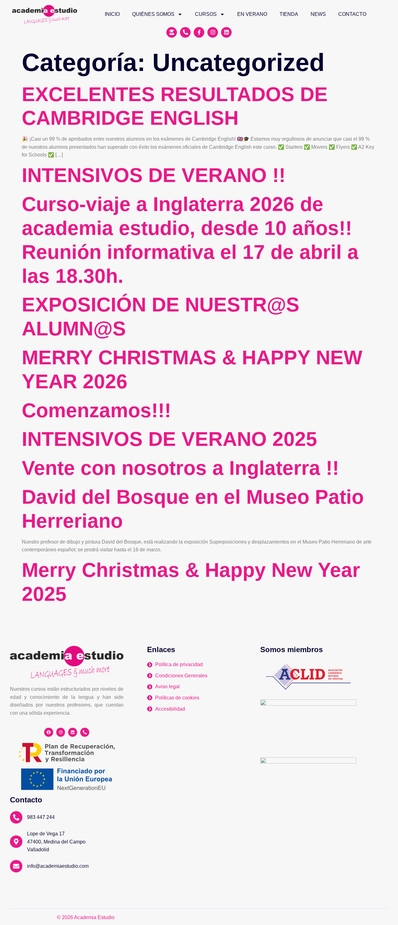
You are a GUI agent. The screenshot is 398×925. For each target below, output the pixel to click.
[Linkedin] (72, 732)
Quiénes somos (153, 14)
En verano (252, 14)
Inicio (112, 14)
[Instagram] (60, 732)
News (318, 14)
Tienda (289, 14)
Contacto (352, 14)
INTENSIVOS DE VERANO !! (153, 175)
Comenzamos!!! (96, 410)
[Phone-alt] (84, 732)
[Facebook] (48, 732)
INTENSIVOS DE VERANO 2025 (169, 439)
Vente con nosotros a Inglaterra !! (180, 468)
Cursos (206, 14)
